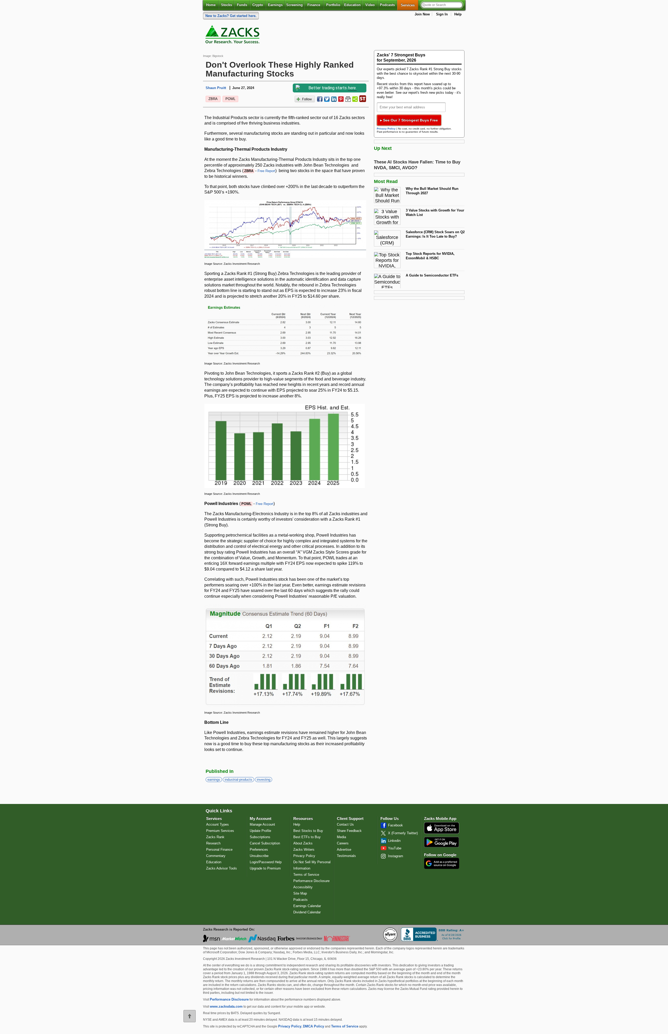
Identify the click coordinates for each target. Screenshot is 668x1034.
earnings (213, 780)
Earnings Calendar (307, 906)
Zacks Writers (303, 849)
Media (341, 837)
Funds (242, 5)
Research (213, 843)
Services (409, 5)
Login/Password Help (266, 862)
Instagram (395, 856)
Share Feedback (349, 831)
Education (352, 5)
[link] (233, 36)
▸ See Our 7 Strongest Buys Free (409, 120)
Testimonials (346, 856)
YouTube (394, 848)
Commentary (215, 856)
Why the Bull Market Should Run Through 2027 (432, 191)
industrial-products (238, 780)
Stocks (226, 5)
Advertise (344, 849)
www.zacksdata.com (226, 1006)
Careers (343, 843)
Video (370, 5)
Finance (313, 5)
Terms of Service (306, 875)
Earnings (275, 5)
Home (211, 5)
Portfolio (333, 5)
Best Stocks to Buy (308, 831)
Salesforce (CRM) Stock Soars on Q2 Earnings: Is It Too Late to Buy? (435, 234)
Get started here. (231, 16)
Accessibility (303, 887)
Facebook (395, 825)
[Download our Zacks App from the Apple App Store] (441, 833)
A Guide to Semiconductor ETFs (432, 275)
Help (458, 14)
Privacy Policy (386, 128)
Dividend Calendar (307, 912)
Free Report (266, 171)
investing (263, 780)
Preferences (259, 849)
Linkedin (394, 841)
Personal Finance (219, 849)
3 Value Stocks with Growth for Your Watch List (435, 212)
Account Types (217, 824)
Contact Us (345, 824)
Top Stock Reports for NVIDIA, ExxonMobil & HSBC (430, 256)
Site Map (300, 893)
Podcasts (387, 5)
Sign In (442, 14)
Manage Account (262, 824)
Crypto (257, 5)
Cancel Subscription (265, 843)
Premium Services (220, 831)
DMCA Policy (313, 1026)
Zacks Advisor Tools (221, 868)
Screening (294, 5)
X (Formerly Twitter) (403, 833)
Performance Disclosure (311, 881)
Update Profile (260, 831)
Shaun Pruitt (216, 88)
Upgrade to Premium (265, 868)
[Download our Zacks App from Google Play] (441, 842)
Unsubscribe (259, 856)
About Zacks (303, 843)
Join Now (422, 14)
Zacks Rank (215, 837)
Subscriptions (260, 837)
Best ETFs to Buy (307, 837)
